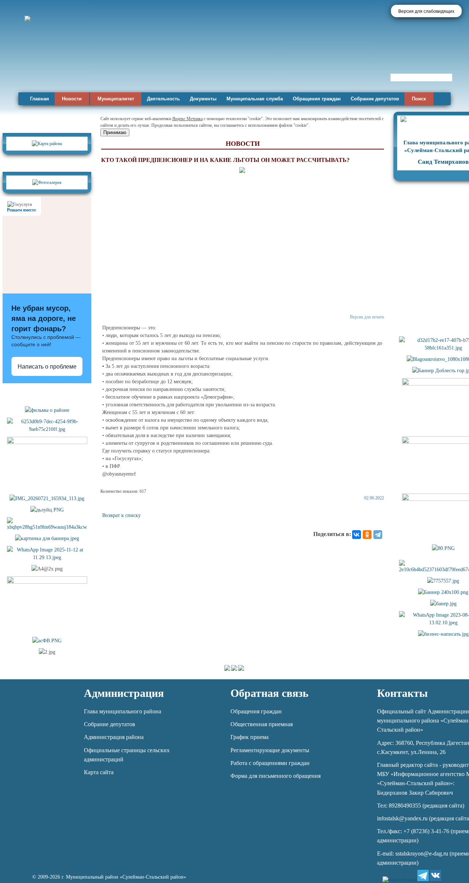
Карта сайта (99, 772)
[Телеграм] (423, 875)
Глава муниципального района (122, 711)
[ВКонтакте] (356, 534)
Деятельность (163, 98)
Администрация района (114, 737)
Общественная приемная (261, 724)
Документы (203, 98)
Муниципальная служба (254, 98)
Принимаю (114, 132)
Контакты (402, 693)
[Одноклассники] (367, 534)
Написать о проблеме (47, 366)
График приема (249, 737)
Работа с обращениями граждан (270, 763)
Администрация (124, 693)
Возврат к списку (121, 515)
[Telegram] (377, 534)
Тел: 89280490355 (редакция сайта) (420, 805)
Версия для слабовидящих (426, 11)
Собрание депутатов (375, 98)
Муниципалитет (115, 98)
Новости (72, 98)
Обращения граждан (317, 98)
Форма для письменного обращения (275, 776)
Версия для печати (367, 316)
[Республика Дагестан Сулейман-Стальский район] (209, 69)
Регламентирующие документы (269, 750)
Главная (39, 98)
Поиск (419, 98)
